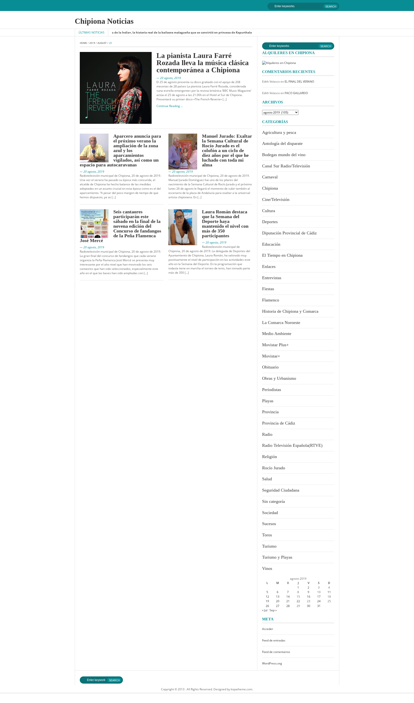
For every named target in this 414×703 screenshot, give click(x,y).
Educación (271, 244)
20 (277, 601)
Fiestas (268, 288)
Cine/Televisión (275, 199)
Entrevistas (271, 277)
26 (267, 606)
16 (308, 597)
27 (277, 606)
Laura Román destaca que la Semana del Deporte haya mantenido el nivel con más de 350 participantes (225, 223)
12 (267, 597)
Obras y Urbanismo (279, 378)
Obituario (270, 367)
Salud (267, 478)
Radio (267, 434)
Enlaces (269, 266)
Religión (269, 456)
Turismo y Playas (277, 557)
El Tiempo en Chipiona (282, 255)
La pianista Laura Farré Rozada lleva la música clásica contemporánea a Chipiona (202, 62)
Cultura (268, 210)
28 (288, 606)
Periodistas (271, 389)
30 (308, 606)
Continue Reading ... (169, 106)
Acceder (267, 629)
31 (319, 606)
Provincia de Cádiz (278, 423)
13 (277, 597)
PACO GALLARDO (296, 93)
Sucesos (269, 523)
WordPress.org (272, 663)
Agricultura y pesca (279, 132)
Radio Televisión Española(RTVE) (292, 445)
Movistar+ (271, 356)
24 (319, 601)
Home (83, 43)
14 (288, 597)
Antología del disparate (282, 143)
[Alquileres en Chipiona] (279, 63)
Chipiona (270, 188)
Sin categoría (273, 501)
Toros (267, 535)
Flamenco (270, 300)
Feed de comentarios (276, 652)
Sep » (273, 610)
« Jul (264, 610)
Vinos (267, 568)
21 (288, 601)
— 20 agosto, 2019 (168, 78)
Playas (267, 400)
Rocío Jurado (273, 467)
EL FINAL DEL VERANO (299, 81)
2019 (92, 43)
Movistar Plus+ (275, 344)
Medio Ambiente (276, 333)
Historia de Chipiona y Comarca (290, 311)
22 (298, 601)
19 (267, 601)
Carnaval (270, 177)
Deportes (270, 221)
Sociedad (270, 512)
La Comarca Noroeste (281, 322)
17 (319, 597)
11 (329, 592)
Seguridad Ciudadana (280, 490)
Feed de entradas (273, 640)
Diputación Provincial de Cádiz (289, 233)
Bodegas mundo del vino (283, 154)
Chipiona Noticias (104, 21)
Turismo (269, 546)
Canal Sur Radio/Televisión (286, 166)
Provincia (270, 411)
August (102, 43)
